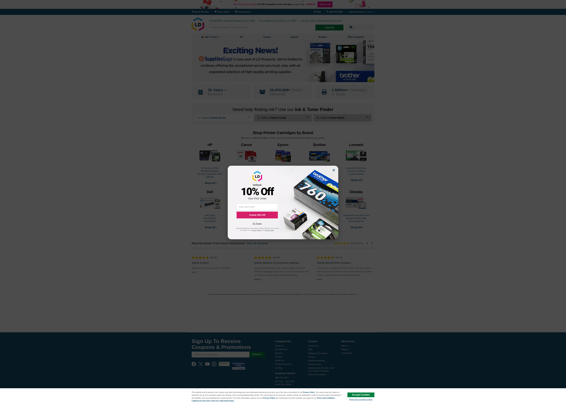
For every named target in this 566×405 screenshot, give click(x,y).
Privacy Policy (309, 392)
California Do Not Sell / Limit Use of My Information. (213, 401)
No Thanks (257, 224)
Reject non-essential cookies (360, 400)
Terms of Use (269, 230)
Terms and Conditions (326, 398)
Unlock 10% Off (257, 215)
